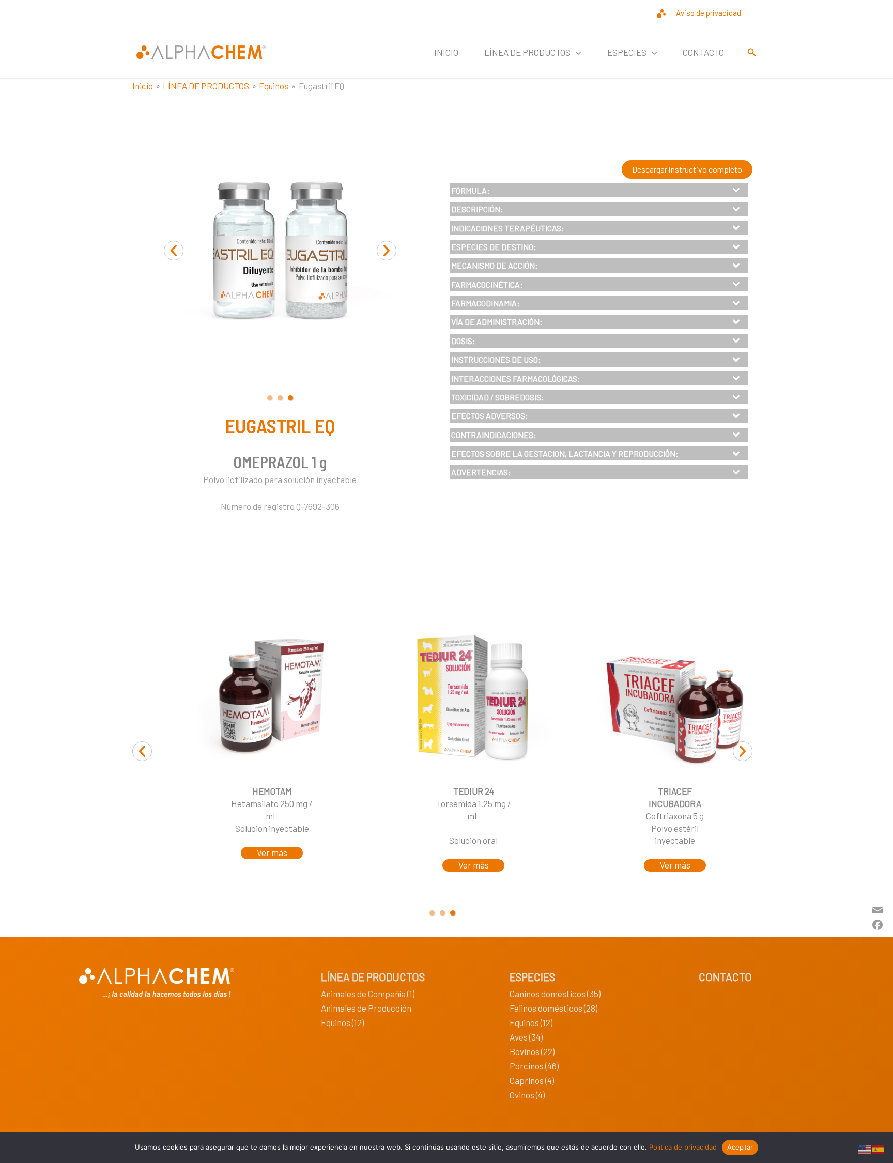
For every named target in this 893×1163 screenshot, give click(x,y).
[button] (576, 52)
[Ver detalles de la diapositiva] (473, 697)
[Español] (878, 1148)
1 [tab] (269, 397)
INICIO (446, 52)
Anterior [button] (173, 250)
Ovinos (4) (527, 1095)
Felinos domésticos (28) (553, 1008)
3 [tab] (290, 397)
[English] (865, 1148)
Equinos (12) (342, 1022)
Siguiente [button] (386, 250)
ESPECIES (532, 976)
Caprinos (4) (532, 1080)
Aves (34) (526, 1037)
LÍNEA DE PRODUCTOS (373, 976)
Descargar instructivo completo (687, 169)
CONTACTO (703, 52)
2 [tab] (280, 397)
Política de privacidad (683, 1147)
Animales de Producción (366, 1008)
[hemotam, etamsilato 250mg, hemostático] (271, 697)
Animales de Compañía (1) (367, 993)
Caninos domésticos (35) (555, 993)
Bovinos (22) (532, 1051)
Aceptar (740, 1147)
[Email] (877, 909)
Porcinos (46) (534, 1066)
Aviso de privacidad (708, 13)
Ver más (272, 852)
